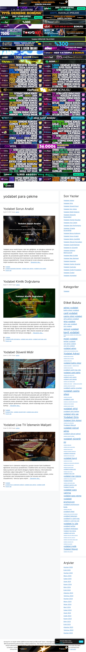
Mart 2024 (67, 607)
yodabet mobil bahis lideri (69, 483)
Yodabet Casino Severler (72, 264)
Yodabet (7, 266)
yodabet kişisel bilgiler (68, 467)
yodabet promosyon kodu (71, 505)
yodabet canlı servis (68, 383)
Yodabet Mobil (68, 481)
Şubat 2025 (67, 579)
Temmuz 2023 (68, 630)
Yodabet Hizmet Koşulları (72, 220)
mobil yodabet (71, 338)
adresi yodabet (71, 307)
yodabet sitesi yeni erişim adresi (71, 514)
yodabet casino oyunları (73, 388)
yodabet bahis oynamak (69, 358)
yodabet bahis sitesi (72, 363)
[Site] (21, 66)
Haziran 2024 (68, 599)
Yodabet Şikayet (71, 549)
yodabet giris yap (71, 414)
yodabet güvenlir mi (72, 440)
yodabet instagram (69, 453)
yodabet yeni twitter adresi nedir (71, 539)
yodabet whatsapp (71, 529)
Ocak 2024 (67, 613)
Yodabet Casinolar (70, 267)
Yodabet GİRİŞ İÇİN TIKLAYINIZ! (43, 39)
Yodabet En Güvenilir (71, 248)
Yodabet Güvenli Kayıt (71, 206)
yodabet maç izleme (72, 476)
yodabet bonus (75, 365)
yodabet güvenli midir (20, 412)
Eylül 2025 (67, 570)
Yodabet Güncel (70, 425)
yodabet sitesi (69, 512)
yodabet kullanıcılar (70, 469)
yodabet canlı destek (70, 379)
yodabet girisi (71, 408)
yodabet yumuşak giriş (68, 541)
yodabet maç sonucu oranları (70, 478)
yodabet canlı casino (70, 377)
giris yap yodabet (70, 324)
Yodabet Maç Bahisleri (71, 258)
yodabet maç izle (69, 473)
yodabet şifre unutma (68, 551)
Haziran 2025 (68, 573)
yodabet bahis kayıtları (68, 356)
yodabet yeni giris (69, 533)
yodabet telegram (70, 516)
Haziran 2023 (68, 633)
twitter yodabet (69, 341)
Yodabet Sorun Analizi (18, 209)
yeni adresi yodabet (70, 344)
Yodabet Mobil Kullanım (71, 212)
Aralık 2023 (67, 616)
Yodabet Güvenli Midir (18, 352)
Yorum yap (8, 270)
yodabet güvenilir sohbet (69, 436)
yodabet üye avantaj (68, 544)
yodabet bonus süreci (68, 367)
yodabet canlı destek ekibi (69, 381)
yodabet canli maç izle (72, 370)
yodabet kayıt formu (68, 460)
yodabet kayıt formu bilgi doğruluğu (71, 463)
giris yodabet (68, 326)
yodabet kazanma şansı (69, 465)
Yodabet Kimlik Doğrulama (21, 281)
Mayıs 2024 (67, 601)
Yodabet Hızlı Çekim (70, 223)
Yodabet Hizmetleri (70, 275)
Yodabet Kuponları (70, 261)
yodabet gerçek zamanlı (69, 406)
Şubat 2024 (68, 610)
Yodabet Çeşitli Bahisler (72, 245)
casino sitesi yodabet (73, 316)
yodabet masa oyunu (68, 471)
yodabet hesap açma (68, 449)
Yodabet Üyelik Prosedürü (72, 270)
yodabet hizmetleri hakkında (70, 451)
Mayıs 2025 (67, 576)
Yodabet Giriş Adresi (72, 420)
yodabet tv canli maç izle (71, 521)
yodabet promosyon (69, 500)
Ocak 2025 (67, 581)
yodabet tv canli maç (72, 519)
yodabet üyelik (41, 484)
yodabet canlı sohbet (77, 383)
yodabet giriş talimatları (69, 423)
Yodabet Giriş (9, 412)
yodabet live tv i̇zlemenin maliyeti (14, 484)
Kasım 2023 (68, 619)
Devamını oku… (36, 262)
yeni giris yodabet (69, 346)
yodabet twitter (69, 526)
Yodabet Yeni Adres (70, 531)
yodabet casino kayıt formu (69, 385)
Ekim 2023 (67, 621)
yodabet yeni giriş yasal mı (69, 537)
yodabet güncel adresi (72, 434)
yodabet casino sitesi (72, 393)
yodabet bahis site (68, 360)
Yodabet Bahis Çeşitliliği (72, 239)
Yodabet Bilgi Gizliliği (71, 255)
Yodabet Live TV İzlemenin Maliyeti (27, 425)
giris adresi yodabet (71, 319)
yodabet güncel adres (71, 429)
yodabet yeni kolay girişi (40, 339)
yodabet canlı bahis (72, 372)
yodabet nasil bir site (70, 485)
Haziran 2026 (68, 567)
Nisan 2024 (67, 604)
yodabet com (69, 399)
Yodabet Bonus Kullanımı (72, 233)
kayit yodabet (71, 332)
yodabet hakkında (67, 445)
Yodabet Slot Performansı (72, 225)
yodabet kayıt (70, 458)
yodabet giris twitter (71, 411)
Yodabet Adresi (69, 200)
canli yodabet (71, 313)
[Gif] (43, 90)
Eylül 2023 (67, 624)
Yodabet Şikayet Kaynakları (73, 242)
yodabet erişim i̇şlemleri (69, 403)
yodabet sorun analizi (40, 268)
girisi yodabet (69, 321)
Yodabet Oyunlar (69, 487)
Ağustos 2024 (68, 593)
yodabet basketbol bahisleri (13, 268)
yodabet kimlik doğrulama (12, 339)
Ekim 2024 (67, 587)
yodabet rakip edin (68, 509)
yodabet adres (70, 348)
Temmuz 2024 (68, 596)
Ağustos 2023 (68, 627)
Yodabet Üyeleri (69, 273)
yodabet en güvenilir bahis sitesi (71, 401)
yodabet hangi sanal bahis (69, 447)
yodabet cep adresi (68, 397)
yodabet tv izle (71, 523)
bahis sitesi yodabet (71, 310)
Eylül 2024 (67, 590)
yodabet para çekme (27, 268)
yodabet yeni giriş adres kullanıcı (71, 535)
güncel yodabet (71, 329)
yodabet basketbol (68, 365)
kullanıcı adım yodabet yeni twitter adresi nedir (72, 335)
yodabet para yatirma (70, 491)
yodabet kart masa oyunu (69, 455)
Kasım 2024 (68, 584)
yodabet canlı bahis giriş (69, 375)
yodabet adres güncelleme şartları (71, 351)
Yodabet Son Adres (70, 209)
